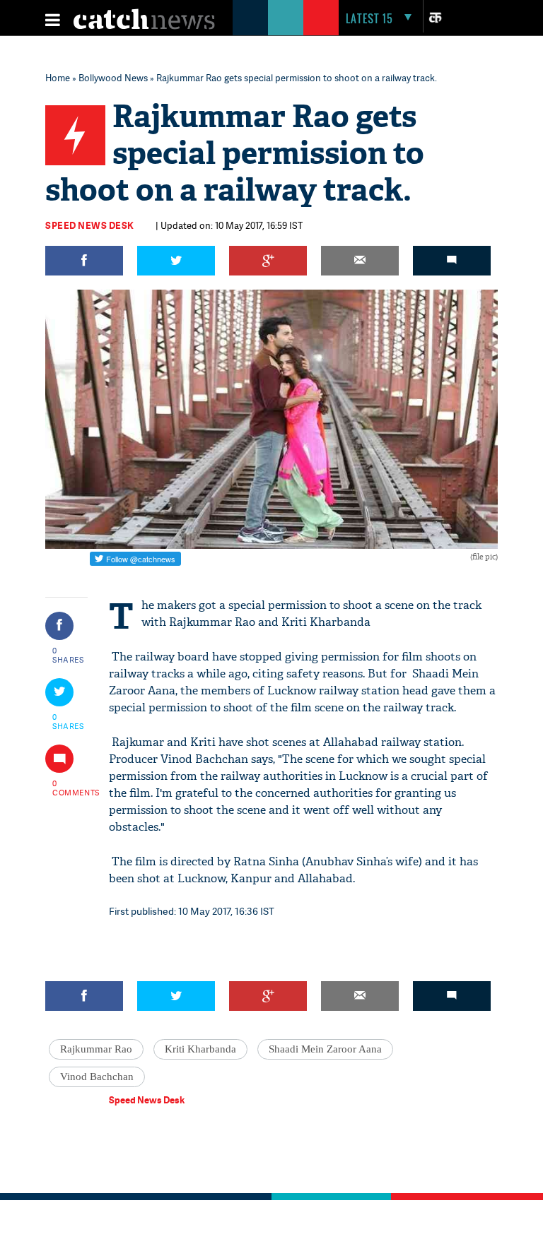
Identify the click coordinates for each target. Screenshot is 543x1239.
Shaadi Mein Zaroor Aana (325, 1049)
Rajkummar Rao (96, 1049)
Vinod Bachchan (97, 1076)
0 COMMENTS (68, 787)
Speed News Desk (89, 225)
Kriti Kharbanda (200, 1049)
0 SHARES (68, 655)
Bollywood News (113, 77)
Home (57, 77)
